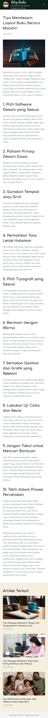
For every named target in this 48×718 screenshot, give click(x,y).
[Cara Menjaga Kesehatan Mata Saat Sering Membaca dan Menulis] (24, 645)
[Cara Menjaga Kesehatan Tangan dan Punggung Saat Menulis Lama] (24, 607)
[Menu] (44, 5)
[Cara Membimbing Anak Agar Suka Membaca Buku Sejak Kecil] (24, 683)
